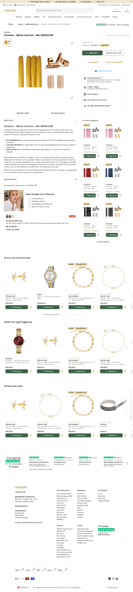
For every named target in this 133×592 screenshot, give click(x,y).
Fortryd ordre (82, 503)
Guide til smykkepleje (85, 531)
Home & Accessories (84, 17)
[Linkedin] (117, 579)
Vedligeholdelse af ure (85, 540)
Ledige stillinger (103, 501)
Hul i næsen (61, 538)
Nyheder (19, 17)
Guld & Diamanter (54, 17)
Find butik (104, 5)
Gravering (60, 543)
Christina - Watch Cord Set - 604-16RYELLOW (55, 24)
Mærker (37, 17)
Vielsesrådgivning (63, 554)
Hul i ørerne (9, 5)
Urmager (60, 545)
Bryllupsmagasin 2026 (64, 496)
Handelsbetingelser (84, 501)
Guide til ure (81, 543)
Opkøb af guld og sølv (65, 529)
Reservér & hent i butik (113, 53)
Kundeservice (115, 5)
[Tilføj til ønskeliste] (72, 43)
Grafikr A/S (76, 587)
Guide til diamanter (84, 533)
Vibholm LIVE (21, 5)
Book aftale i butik (63, 557)
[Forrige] (15, 70)
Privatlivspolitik (82, 505)
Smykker (28, 17)
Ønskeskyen (61, 508)
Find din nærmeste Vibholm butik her (28, 522)
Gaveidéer (105, 17)
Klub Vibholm (31, 5)
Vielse (97, 17)
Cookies (80, 517)
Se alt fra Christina (103, 242)
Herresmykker (69, 17)
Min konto (127, 5)
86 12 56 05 (11, 226)
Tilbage (10, 24)
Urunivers (60, 503)
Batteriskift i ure (62, 540)
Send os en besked (12, 229)
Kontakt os (102, 498)
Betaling (80, 515)
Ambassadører (62, 517)
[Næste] (74, 70)
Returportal (61, 531)
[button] (103, 87)
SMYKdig (60, 519)
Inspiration (61, 510)
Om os (100, 494)
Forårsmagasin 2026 (64, 494)
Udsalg (114, 17)
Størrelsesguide (83, 529)
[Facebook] (110, 579)
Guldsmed (60, 547)
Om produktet (93, 62)
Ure (44, 17)
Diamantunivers (62, 501)
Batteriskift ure (82, 538)
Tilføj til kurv (93, 53)
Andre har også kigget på (114, 62)
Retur (79, 508)
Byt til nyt (60, 533)
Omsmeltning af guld (64, 552)
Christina (7, 32)
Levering (80, 512)
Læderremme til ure (31, 24)
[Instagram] (113, 579)
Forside (20, 24)
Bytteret (80, 510)
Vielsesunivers (62, 498)
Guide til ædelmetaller (85, 536)
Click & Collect (82, 498)
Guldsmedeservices (64, 550)
